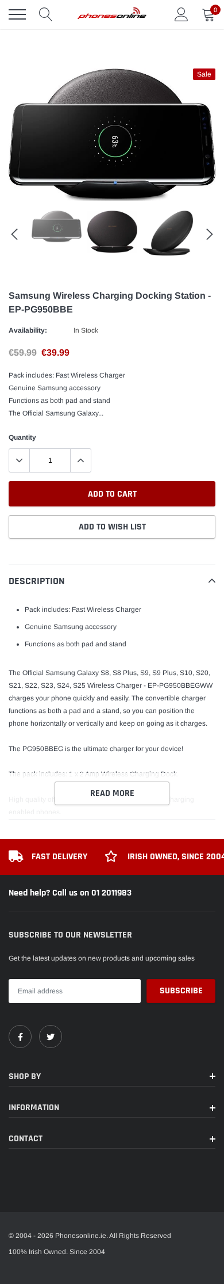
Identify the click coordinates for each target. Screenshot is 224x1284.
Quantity (22, 437)
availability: (28, 330)
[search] (46, 14)
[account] (181, 14)
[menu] (17, 14)
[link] (20, 1036)
